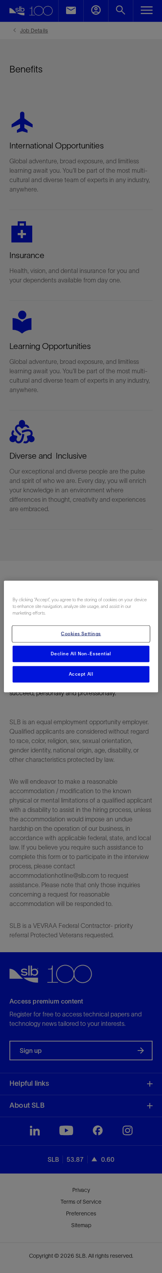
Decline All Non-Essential (81, 653)
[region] (81, 637)
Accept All (81, 674)
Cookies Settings (81, 633)
